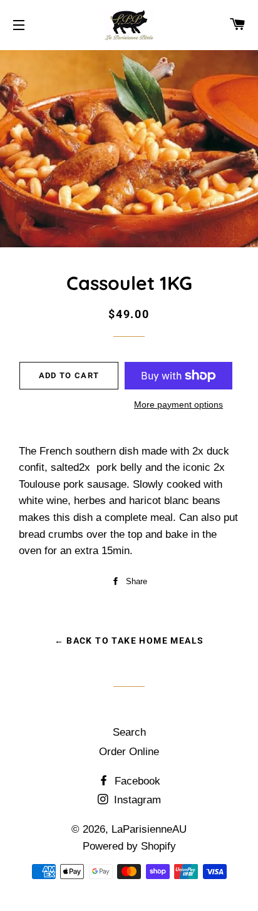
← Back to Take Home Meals (129, 641)
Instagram (136, 800)
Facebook (135, 781)
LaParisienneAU (149, 829)
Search (129, 732)
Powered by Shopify (129, 846)
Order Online (129, 752)
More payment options (178, 404)
